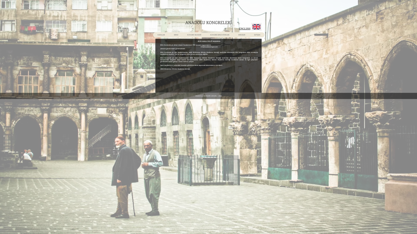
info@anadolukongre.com (209, 47)
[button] (161, 34)
